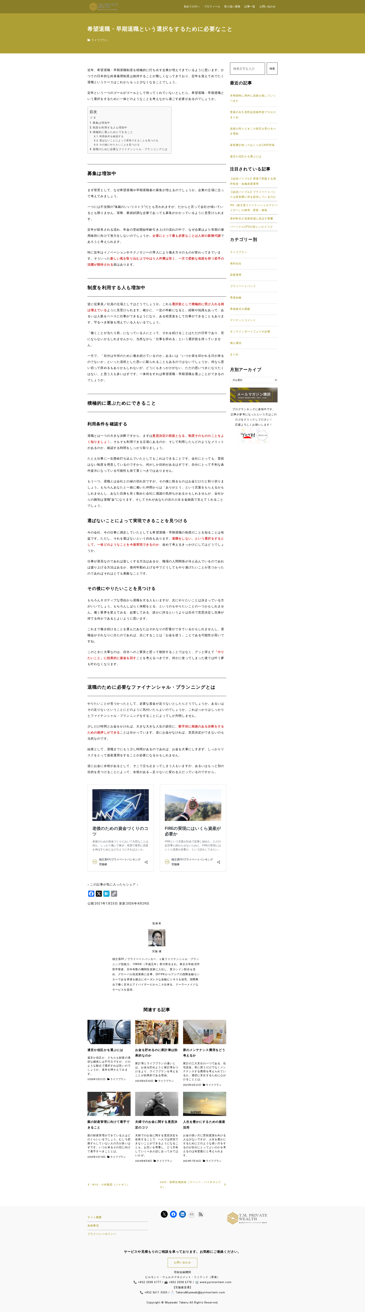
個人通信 (235, 343)
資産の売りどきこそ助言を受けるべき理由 (253, 131)
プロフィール (212, 6)
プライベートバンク (243, 286)
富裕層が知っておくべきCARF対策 (252, 145)
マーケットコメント (243, 320)
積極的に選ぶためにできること (113, 132)
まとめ (234, 354)
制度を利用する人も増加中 (110, 127)
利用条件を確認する (111, 136)
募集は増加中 (101, 122)
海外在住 (235, 263)
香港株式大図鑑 (240, 309)
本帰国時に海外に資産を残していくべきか (253, 98)
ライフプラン (100, 40)
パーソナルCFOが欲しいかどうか (251, 226)
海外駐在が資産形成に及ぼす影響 (251, 218)
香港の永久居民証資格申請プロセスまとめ (253, 115)
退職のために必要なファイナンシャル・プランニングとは (130, 149)
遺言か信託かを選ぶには (246, 156)
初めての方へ (192, 6)
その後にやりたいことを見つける (119, 144)
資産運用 (235, 274)
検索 (272, 68)
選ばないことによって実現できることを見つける (129, 140)
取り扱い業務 (232, 6)
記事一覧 (249, 6)
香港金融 (235, 297)
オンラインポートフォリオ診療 (250, 331)
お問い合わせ (267, 6)
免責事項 (93, 1225)
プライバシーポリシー (101, 1234)
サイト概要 (94, 1217)
